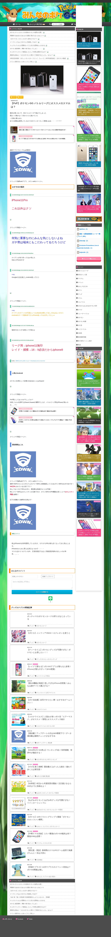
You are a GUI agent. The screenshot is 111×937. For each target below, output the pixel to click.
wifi (38, 743)
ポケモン (51, 793)
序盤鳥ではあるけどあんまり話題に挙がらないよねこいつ (27, 35)
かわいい (39, 826)
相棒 (43, 776)
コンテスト (46, 826)
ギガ (40, 776)
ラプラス (45, 876)
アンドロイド (41, 692)
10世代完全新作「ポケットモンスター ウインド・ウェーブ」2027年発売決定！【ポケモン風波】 (38, 58)
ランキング (53, 759)
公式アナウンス (50, 692)
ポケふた (39, 876)
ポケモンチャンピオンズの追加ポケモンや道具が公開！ (26, 32)
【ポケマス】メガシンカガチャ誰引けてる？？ (23, 39)
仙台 (50, 876)
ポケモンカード (42, 626)
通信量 (50, 743)
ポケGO (39, 759)
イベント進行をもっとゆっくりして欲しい (22, 61)
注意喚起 (39, 860)
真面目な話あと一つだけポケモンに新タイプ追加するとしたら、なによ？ (31, 55)
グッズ (31, 626)
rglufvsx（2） (83, 229)
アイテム (39, 843)
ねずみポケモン (42, 809)
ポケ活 (49, 843)
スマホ (45, 843)
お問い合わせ (8, 919)
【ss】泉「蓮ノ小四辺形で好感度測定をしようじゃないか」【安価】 (30, 897)
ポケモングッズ (52, 659)
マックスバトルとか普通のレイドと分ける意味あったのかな (27, 45)
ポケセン (44, 659)
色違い (54, 876)
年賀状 (57, 793)
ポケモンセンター (52, 809)
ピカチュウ (44, 793)
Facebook (20, 919)
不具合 (48, 676)
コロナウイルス (42, 709)
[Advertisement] (89, 16)
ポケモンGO (51, 726)
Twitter (31, 919)
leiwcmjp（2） (84, 240)
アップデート (43, 743)
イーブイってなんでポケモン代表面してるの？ (23, 42)
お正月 (39, 793)
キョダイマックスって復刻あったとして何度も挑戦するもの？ (28, 52)
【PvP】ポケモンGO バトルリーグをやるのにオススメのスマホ (30, 360)
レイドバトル (41, 676)
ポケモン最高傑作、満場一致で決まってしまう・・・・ (26, 48)
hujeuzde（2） (84, 252)
